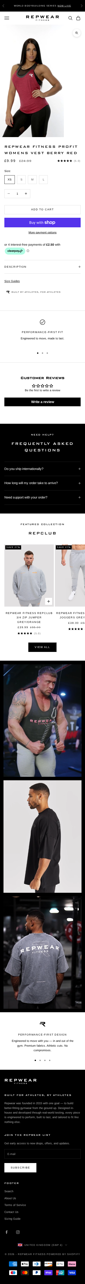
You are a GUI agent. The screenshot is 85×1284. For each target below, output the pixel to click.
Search (8, 1191)
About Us (10, 1198)
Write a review (42, 402)
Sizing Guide (12, 1218)
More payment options (43, 232)
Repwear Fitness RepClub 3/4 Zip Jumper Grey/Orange (29, 618)
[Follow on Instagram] (18, 1232)
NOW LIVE (64, 5)
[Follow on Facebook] (6, 1232)
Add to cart (42, 209)
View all (42, 647)
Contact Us (11, 1212)
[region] (42, 332)
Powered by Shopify (63, 1254)
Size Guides (12, 281)
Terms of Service (15, 1205)
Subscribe (20, 1167)
